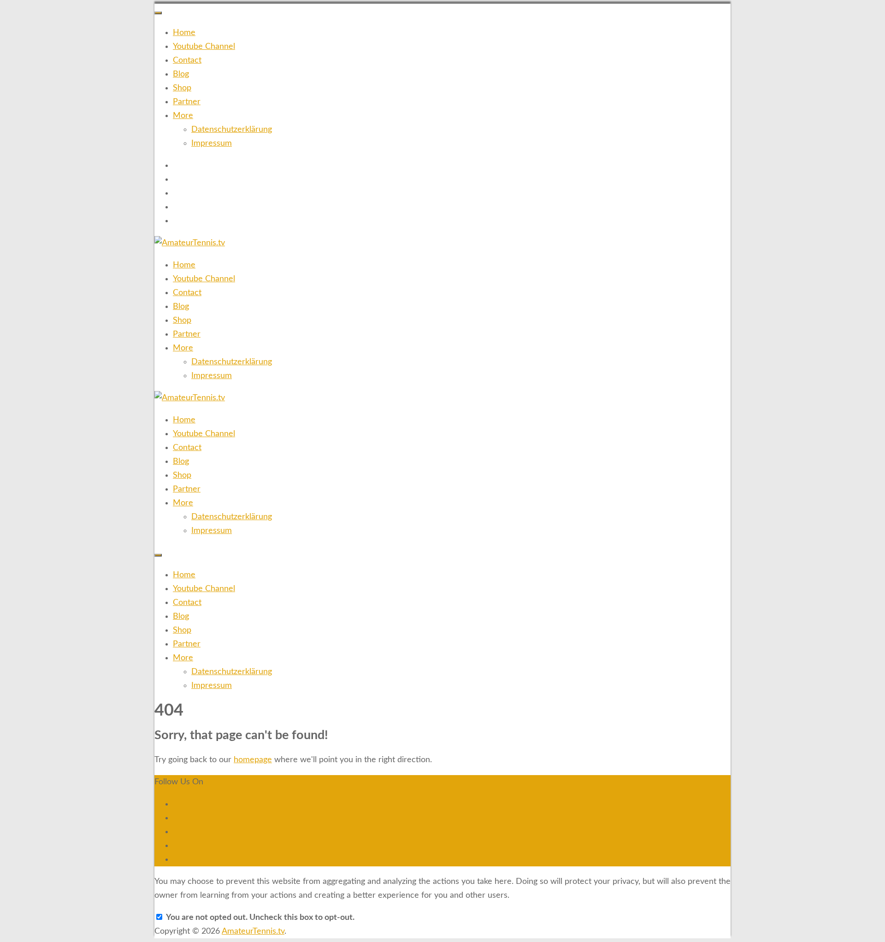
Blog (181, 74)
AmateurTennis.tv (253, 931)
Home (184, 33)
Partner (187, 102)
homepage (253, 760)
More (183, 116)
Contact (187, 60)
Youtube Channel (204, 46)
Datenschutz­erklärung (231, 129)
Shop (182, 88)
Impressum (211, 143)
